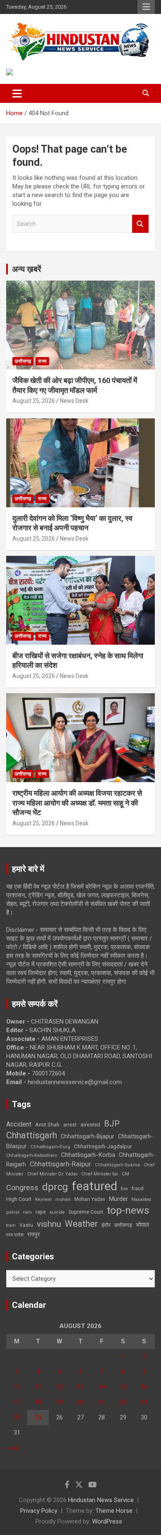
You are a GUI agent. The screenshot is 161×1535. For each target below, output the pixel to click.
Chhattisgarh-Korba (88, 1155)
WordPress (107, 1521)
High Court (18, 1199)
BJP (112, 1124)
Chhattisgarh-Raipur (60, 1164)
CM (125, 1174)
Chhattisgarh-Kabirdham (31, 1155)
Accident (18, 1124)
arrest (70, 1125)
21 (101, 1402)
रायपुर (33, 1234)
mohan (63, 1199)
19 (59, 1402)
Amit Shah (47, 1125)
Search (140, 224)
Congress (22, 1187)
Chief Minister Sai (99, 1174)
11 (38, 1387)
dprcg (55, 1187)
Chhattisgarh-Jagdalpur (103, 1146)
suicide (57, 1212)
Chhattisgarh (31, 1135)
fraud (137, 1188)
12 (59, 1387)
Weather (81, 1224)
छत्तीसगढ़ (23, 361)
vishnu (49, 1224)
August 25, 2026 (33, 400)
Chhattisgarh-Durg (50, 1147)
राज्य (42, 361)
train (11, 1225)
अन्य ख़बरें (26, 269)
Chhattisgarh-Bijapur (87, 1136)
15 (123, 1387)
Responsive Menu (146, 7)
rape (41, 1212)
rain (27, 1212)
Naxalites (141, 1199)
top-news (128, 1210)
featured (94, 1186)
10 (17, 1387)
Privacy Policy (38, 1510)
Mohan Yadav (89, 1199)
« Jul (12, 1447)
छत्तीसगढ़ (123, 1225)
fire (124, 1188)
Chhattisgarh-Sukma (117, 1165)
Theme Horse (114, 1510)
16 (144, 1387)
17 (17, 1402)
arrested (90, 1125)
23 (144, 1402)
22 (123, 1402)
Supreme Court (86, 1212)
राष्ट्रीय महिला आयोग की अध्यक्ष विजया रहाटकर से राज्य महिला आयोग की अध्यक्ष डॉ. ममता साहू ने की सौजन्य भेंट (77, 803)
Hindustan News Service (101, 1500)
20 (80, 1402)
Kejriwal (43, 1199)
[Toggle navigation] (17, 93)
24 (17, 1417)
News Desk (74, 400)
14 (101, 1387)
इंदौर (106, 1225)
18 (38, 1402)
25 (38, 1417)
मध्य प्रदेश (15, 1235)
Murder (118, 1199)
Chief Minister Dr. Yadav (52, 1174)
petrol (12, 1212)
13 (80, 1387)
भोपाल (142, 1224)
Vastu (26, 1225)
